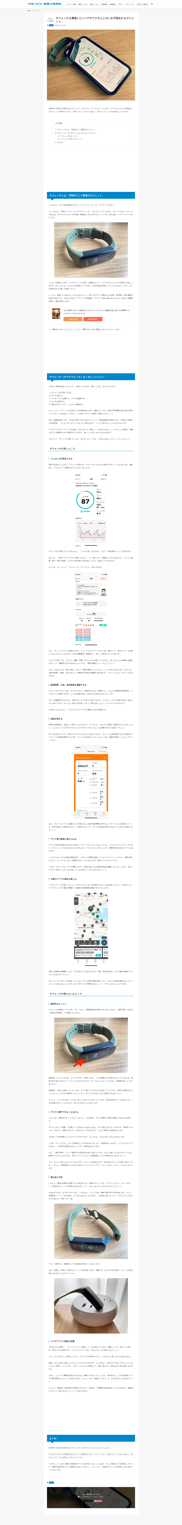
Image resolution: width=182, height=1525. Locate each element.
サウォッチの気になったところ (71, 139)
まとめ (60, 142)
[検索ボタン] (152, 4)
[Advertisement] (91, 167)
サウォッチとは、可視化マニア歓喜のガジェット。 (77, 129)
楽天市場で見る (93, 319)
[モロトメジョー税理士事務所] (45, 4)
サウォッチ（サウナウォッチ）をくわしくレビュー (77, 133)
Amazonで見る (73, 319)
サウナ (51, 25)
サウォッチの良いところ (69, 136)
